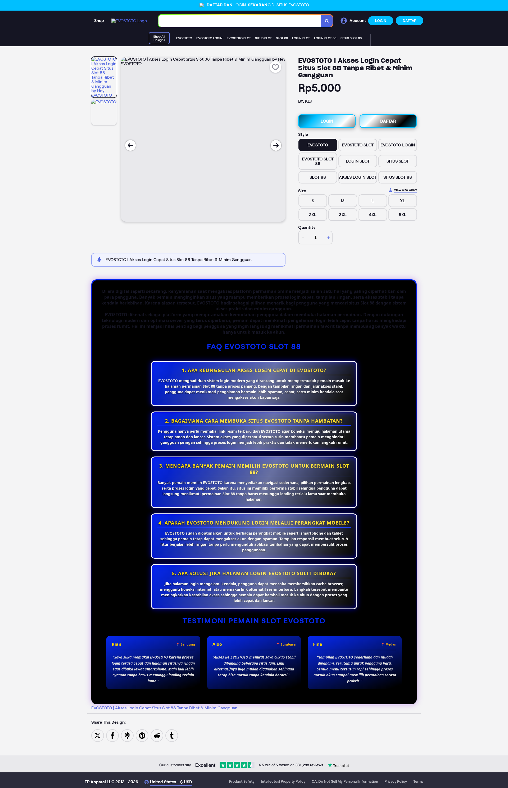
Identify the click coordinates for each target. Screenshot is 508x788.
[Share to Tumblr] (171, 735)
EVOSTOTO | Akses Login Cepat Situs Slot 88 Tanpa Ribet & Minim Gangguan (164, 708)
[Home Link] (129, 21)
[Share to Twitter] (97, 735)
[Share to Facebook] (112, 735)
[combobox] (239, 21)
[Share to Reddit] (157, 735)
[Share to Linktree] (127, 735)
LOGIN (380, 21)
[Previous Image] (130, 145)
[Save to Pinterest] (142, 735)
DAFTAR (409, 21)
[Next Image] (275, 145)
